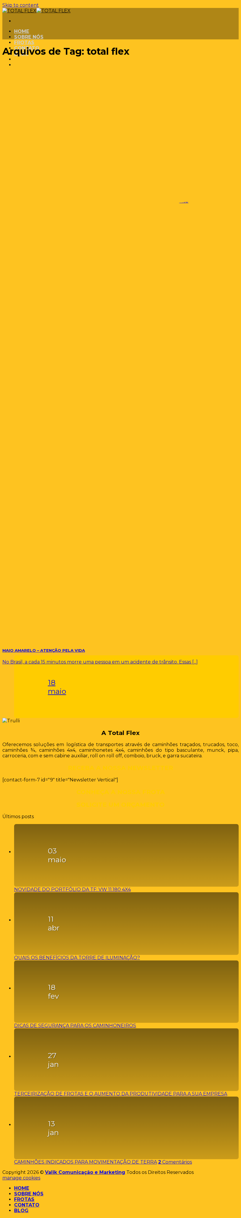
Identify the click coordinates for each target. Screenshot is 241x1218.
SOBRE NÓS (28, 37)
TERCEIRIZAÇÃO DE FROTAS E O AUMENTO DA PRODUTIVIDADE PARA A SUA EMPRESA (120, 1094)
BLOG (21, 1210)
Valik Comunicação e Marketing (85, 1172)
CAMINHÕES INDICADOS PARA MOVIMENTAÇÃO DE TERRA (85, 1162)
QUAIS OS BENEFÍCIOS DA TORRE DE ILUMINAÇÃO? (77, 957)
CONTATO (26, 1205)
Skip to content (20, 5)
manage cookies (21, 1178)
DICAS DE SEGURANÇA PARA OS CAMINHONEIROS (75, 1025)
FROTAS (24, 42)
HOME (21, 31)
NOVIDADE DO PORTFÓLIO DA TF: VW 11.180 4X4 (72, 889)
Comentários (175, 1162)
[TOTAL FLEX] (36, 11)
